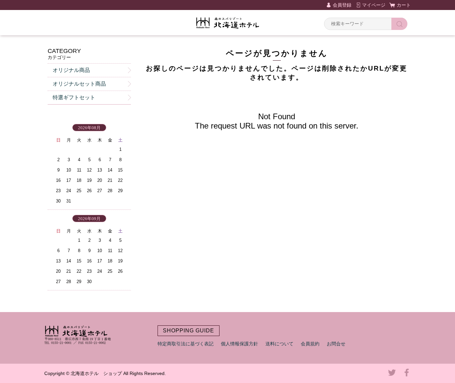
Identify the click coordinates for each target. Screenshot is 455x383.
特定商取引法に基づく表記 (186, 343)
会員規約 (310, 343)
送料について (279, 343)
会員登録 (342, 5)
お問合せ (336, 343)
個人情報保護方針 (239, 343)
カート (404, 5)
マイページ (373, 5)
